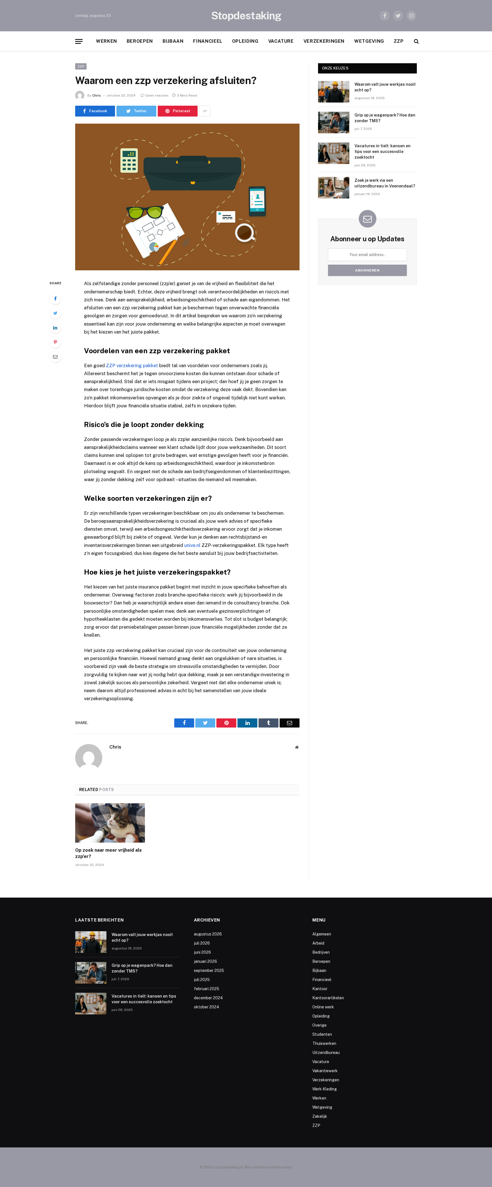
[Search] (416, 41)
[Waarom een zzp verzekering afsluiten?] (187, 197)
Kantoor (319, 988)
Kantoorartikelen (328, 998)
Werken (106, 41)
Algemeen (321, 934)
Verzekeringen (324, 41)
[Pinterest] (55, 342)
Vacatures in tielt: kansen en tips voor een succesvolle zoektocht (382, 152)
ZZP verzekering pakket (132, 365)
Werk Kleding (324, 1089)
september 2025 (209, 970)
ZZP (399, 41)
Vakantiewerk (325, 1070)
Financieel (207, 41)
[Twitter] (55, 313)
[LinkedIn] (55, 327)
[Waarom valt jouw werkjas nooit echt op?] (333, 92)
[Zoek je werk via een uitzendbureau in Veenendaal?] (333, 188)
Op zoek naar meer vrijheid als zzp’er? (108, 853)
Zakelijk (319, 1116)
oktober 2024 (206, 1007)
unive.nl (192, 545)
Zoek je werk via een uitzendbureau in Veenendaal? (384, 183)
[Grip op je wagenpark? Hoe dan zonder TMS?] (333, 122)
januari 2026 (205, 961)
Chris (96, 95)
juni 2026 (202, 952)
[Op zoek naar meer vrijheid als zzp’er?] (110, 823)
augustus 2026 (208, 934)
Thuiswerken (324, 1043)
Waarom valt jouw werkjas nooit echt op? (385, 87)
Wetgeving (369, 41)
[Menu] (79, 41)
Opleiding (245, 41)
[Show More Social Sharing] (204, 111)
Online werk (323, 1007)
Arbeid (318, 943)
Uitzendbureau (326, 1052)
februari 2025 (206, 988)
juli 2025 (202, 979)
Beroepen (140, 41)
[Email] (55, 356)
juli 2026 (202, 943)
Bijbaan (173, 41)
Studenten (322, 1034)
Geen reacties (157, 95)
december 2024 (208, 998)
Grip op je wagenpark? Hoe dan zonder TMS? (384, 118)
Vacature (281, 41)
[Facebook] (55, 298)
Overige (319, 1025)
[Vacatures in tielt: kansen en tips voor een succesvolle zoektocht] (333, 153)
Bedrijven (321, 952)
